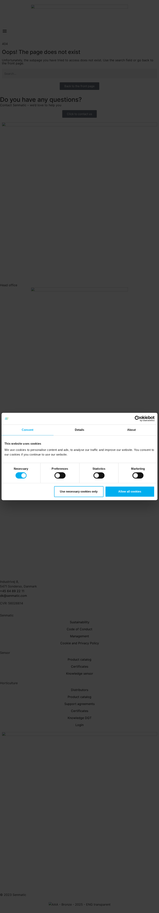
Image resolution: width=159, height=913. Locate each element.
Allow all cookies (129, 491)
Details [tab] (79, 429)
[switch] (60, 475)
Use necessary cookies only (79, 491)
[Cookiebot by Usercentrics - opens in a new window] (138, 418)
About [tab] (131, 429)
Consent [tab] (27, 429)
